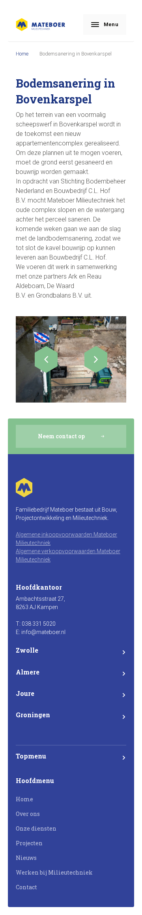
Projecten (29, 843)
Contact (26, 887)
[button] (46, 359)
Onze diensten (36, 828)
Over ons (28, 814)
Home (22, 54)
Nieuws (26, 858)
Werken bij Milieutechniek (54, 872)
